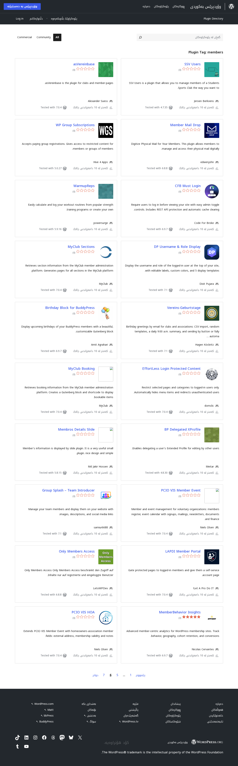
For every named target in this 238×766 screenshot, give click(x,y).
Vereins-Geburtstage (184, 308)
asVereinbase (84, 64)
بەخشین (90, 715)
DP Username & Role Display (177, 247)
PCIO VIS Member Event (181, 490)
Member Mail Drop (185, 125)
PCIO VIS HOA (83, 612)
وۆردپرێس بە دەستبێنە (22, 6)
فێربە (135, 703)
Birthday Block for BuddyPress (70, 308)
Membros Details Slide (76, 429)
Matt (49, 709)
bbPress (47, 715)
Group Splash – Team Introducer (68, 490)
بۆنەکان (92, 709)
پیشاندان (176, 703)
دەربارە (219, 703)
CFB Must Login (188, 186)
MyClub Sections (81, 247)
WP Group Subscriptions (75, 125)
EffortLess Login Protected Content (171, 369)
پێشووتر (140, 675)
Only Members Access (77, 551)
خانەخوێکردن (216, 715)
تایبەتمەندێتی (215, 721)
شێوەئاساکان (173, 721)
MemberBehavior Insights (180, 612)
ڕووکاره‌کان (175, 709)
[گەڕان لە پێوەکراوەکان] (140, 37)
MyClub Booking (81, 369)
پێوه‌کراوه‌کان (173, 715)
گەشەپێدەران (130, 715)
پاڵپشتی (133, 709)
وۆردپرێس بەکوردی (178, 742)
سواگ (91, 721)
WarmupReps (84, 186)
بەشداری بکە (89, 703)
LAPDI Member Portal (183, 551)
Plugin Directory (213, 18)
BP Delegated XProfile (182, 429)
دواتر (95, 675)
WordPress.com (42, 703)
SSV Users (192, 64)
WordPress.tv (128, 721)
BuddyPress (45, 721)
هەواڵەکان (217, 709)
